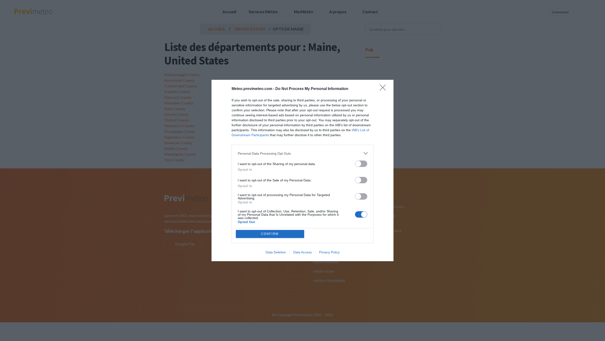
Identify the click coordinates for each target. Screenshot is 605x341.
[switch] (361, 164)
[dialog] (302, 170)
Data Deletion (276, 252)
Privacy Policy (329, 252)
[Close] (384, 89)
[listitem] (302, 153)
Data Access (302, 252)
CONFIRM (270, 234)
